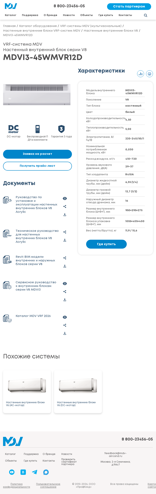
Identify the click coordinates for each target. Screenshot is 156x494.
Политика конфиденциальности (16, 485)
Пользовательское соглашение (48, 485)
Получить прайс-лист (37, 166)
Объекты (86, 15)
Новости (69, 15)
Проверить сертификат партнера (69, 461)
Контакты (125, 15)
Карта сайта (152, 485)
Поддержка (30, 15)
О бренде (50, 15)
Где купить (106, 15)
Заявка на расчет (37, 154)
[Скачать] (65, 215)
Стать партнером (129, 6)
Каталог (10, 15)
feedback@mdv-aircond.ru (115, 454)
